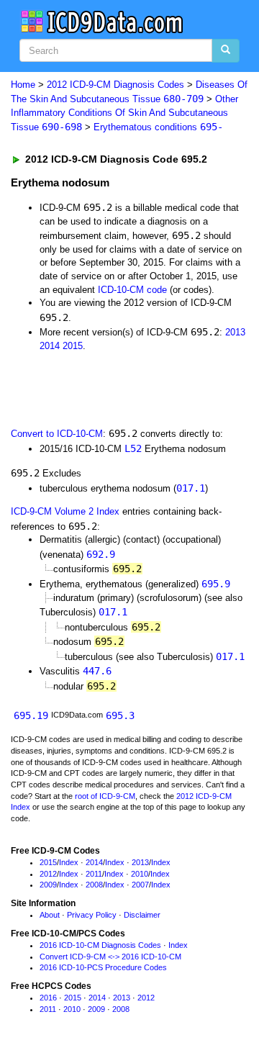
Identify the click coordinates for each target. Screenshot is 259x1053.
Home (23, 84)
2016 (48, 997)
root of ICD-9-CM (105, 796)
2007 (140, 884)
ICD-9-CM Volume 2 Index (65, 511)
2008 (94, 884)
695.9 (215, 583)
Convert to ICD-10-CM (57, 433)
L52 (133, 448)
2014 (50, 345)
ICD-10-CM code (132, 289)
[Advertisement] (115, 388)
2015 (73, 345)
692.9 (100, 554)
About (50, 914)
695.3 (120, 715)
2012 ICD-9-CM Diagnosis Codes (115, 84)
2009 (48, 884)
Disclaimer (142, 914)
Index (68, 862)
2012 (48, 873)
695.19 (31, 715)
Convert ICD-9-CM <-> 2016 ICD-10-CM (110, 956)
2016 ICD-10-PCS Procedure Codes (103, 967)
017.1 (190, 488)
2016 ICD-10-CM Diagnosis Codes (100, 945)
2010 (139, 873)
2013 (235, 332)
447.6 (97, 671)
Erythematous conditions (158, 127)
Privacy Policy (92, 914)
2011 (94, 873)
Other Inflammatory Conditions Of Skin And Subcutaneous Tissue (124, 113)
